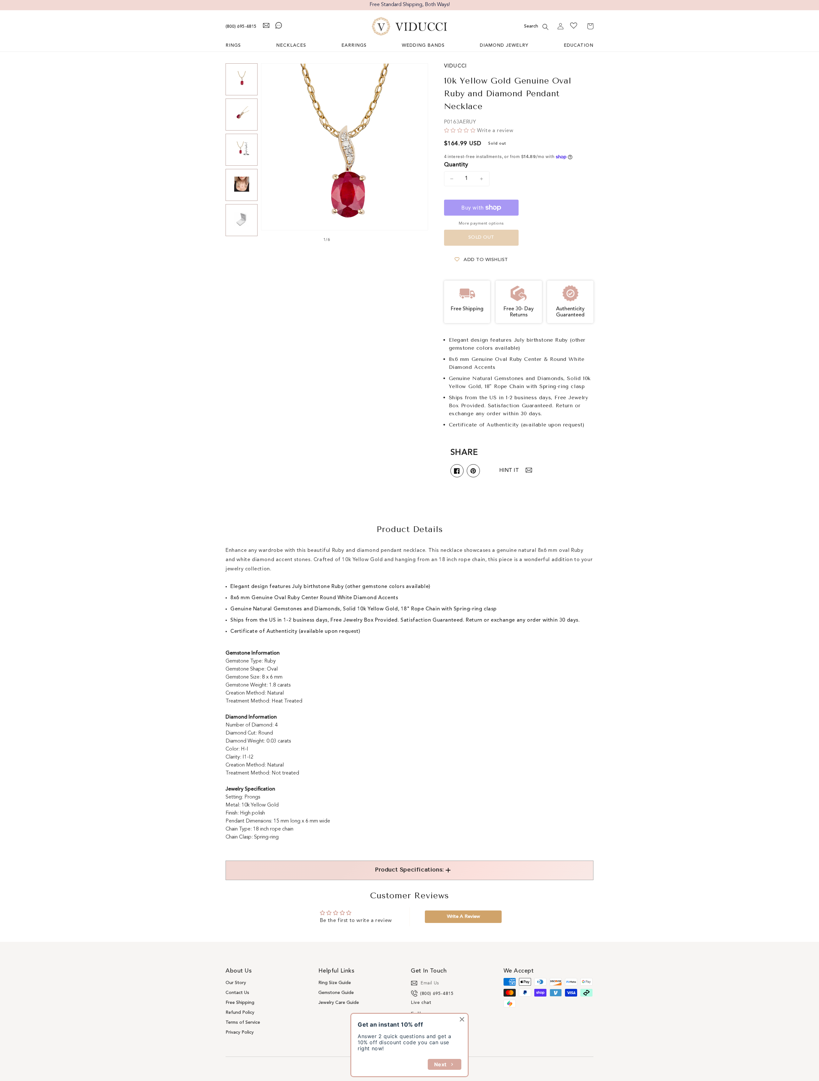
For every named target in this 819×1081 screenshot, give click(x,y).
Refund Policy (240, 1012)
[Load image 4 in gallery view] (242, 185)
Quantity (456, 165)
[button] (545, 27)
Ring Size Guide (334, 983)
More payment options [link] (481, 224)
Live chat (421, 1002)
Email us (430, 983)
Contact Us (237, 992)
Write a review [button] (463, 916)
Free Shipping (240, 1002)
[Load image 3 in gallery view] (242, 150)
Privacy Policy (240, 1032)
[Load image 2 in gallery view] (242, 115)
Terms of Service (243, 1022)
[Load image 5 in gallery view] (242, 220)
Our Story (236, 983)
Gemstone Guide (336, 992)
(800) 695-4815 (241, 26)
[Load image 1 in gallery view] (242, 79)
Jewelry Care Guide (338, 1002)
